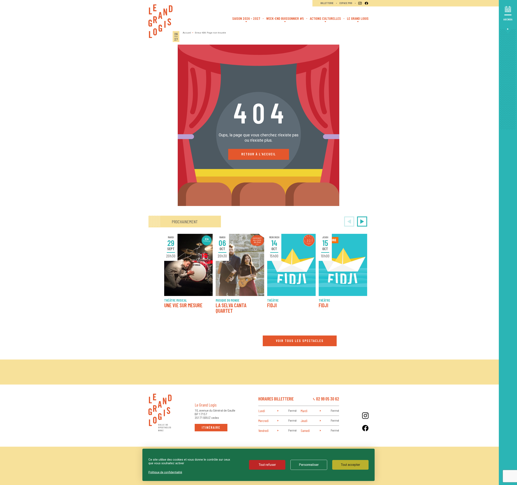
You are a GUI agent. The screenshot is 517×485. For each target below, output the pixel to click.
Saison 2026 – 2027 (246, 18)
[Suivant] (362, 221)
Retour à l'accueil (258, 154)
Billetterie (326, 3)
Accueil (187, 33)
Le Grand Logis (358, 18)
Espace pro (345, 3)
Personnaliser (309, 465)
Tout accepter (350, 465)
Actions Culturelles (325, 18)
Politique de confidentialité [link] (165, 472)
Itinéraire (211, 427)
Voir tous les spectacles (300, 340)
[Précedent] (349, 221)
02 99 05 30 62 (327, 398)
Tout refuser (267, 465)
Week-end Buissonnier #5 (285, 18)
